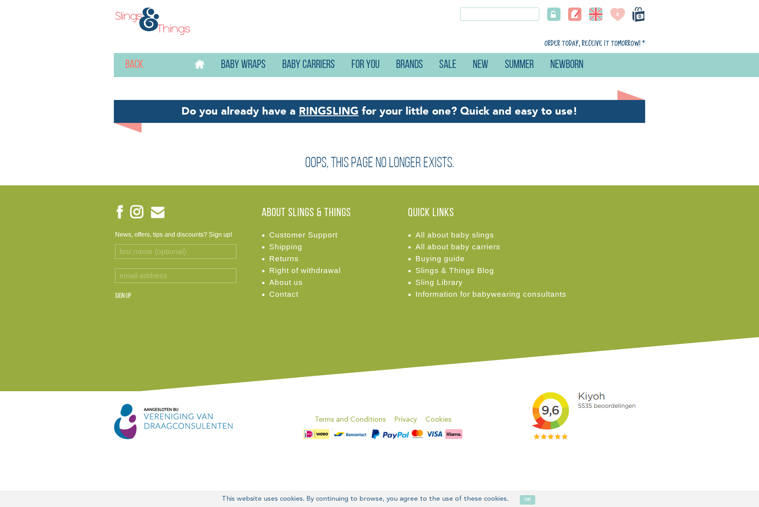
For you (365, 65)
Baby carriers (308, 65)
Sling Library (439, 282)
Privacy (405, 419)
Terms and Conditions (350, 419)
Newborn (566, 65)
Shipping (285, 247)
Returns (284, 258)
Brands (409, 65)
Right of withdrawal (305, 270)
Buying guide (440, 258)
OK (528, 500)
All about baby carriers (457, 247)
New (480, 65)
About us (286, 282)
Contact (283, 294)
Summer (519, 65)
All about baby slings (454, 235)
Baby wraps (243, 65)
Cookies (438, 419)
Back (125, 65)
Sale (447, 65)
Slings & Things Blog (454, 270)
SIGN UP (123, 296)
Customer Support (303, 235)
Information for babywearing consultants (490, 294)
